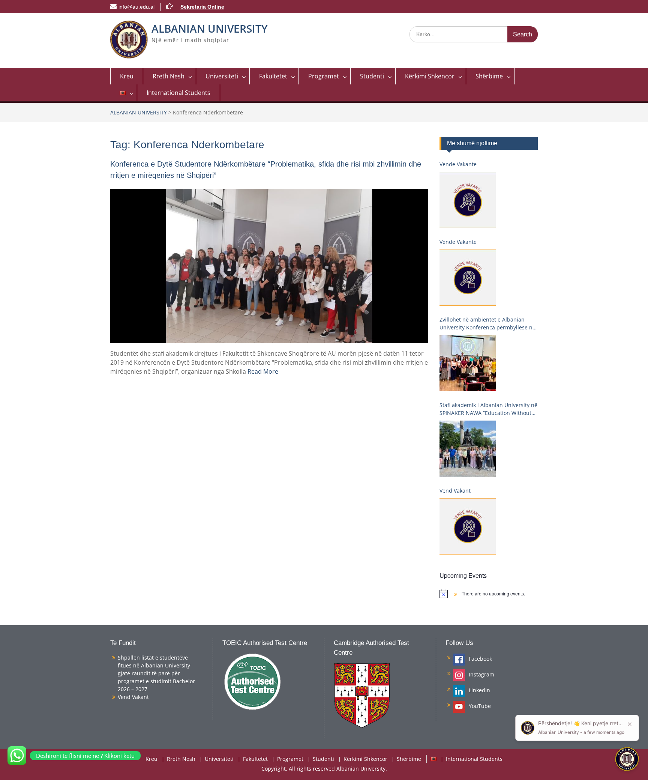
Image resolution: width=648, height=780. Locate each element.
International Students (178, 93)
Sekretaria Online (202, 7)
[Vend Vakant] (468, 526)
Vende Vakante (458, 164)
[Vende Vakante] (468, 200)
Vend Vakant (455, 490)
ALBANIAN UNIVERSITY (210, 28)
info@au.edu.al (136, 7)
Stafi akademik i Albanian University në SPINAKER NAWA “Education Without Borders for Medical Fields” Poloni (488, 409)
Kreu (127, 76)
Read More (263, 371)
